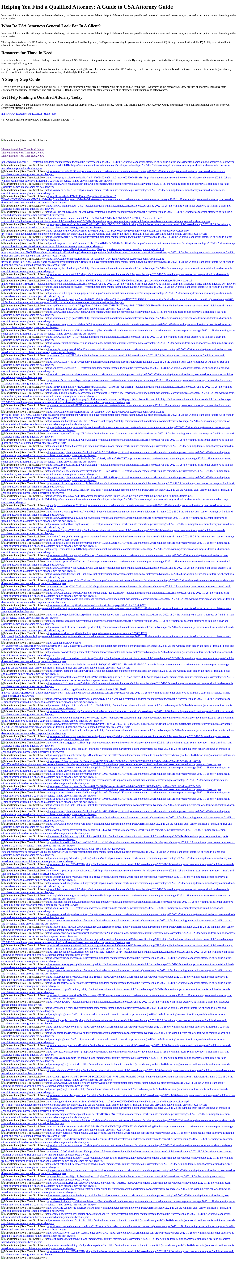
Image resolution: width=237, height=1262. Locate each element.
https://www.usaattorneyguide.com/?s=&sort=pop (28, 113)
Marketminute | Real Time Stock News (22, 149)
